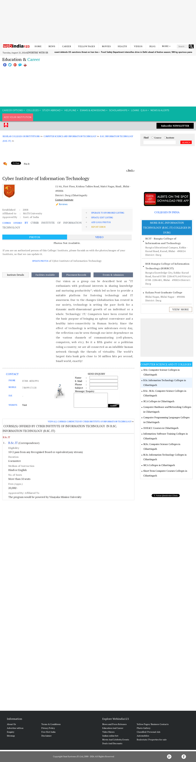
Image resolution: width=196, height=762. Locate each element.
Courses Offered (12, 223)
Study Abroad (51, 110)
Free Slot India (48, 731)
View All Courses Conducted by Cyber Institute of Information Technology (89, 421)
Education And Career (112, 728)
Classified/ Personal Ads (148, 731)
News (52, 46)
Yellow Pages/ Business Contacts (153, 724)
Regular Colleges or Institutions (21, 136)
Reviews (63, 204)
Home (38, 46)
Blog (152, 46)
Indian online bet (110, 735)
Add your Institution (17, 117)
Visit (24, 404)
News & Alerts (160, 110)
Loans (135, 110)
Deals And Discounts (112, 743)
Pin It (26, 163)
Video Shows (108, 731)
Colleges (32, 110)
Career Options (12, 110)
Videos (138, 46)
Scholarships (118, 110)
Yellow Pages (86, 46)
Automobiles (143, 735)
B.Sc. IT (6, 437)
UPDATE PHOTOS (40, 261)
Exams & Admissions (93, 110)
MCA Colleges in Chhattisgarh (159, 465)
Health (122, 46)
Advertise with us (37, 52)
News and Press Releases (114, 724)
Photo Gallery (143, 728)
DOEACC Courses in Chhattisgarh (160, 428)
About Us (11, 724)
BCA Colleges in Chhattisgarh (158, 401)
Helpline (70, 110)
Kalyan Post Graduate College (163, 292)
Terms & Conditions (51, 724)
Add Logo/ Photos (101, 222)
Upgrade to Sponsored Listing (107, 212)
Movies (106, 46)
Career (66, 46)
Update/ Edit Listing (102, 217)
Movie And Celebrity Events (115, 739)
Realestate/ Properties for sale (152, 739)
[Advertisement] (98, 21)
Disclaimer (46, 735)
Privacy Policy (48, 728)
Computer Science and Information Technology (69, 136)
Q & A (144, 110)
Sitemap (11, 735)
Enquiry (10, 731)
